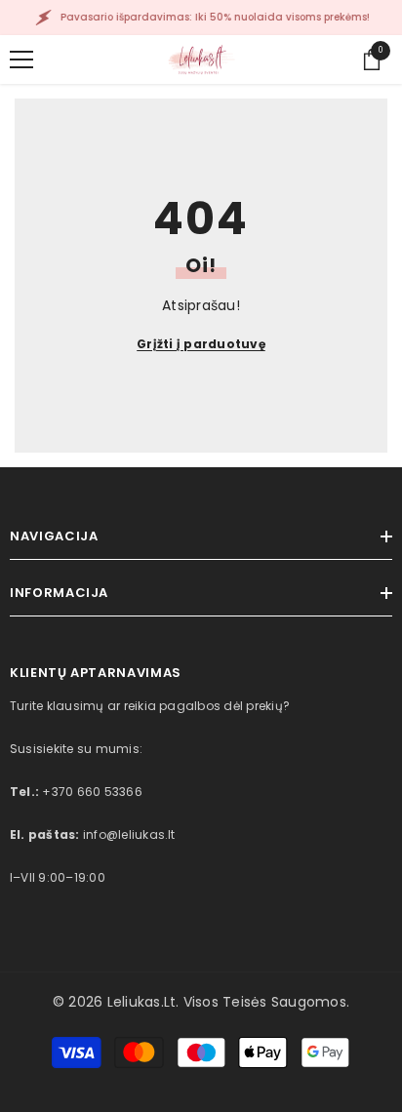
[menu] (21, 59)
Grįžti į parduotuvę (201, 344)
